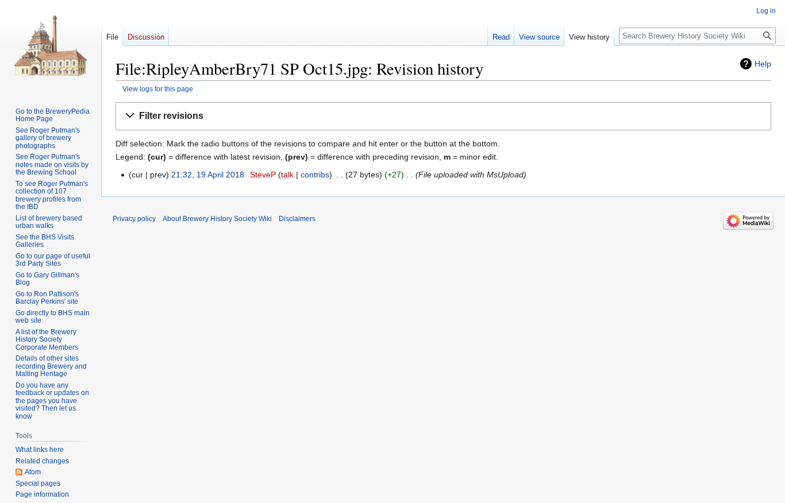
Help (763, 63)
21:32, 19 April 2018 (207, 174)
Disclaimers (297, 219)
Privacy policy (134, 219)
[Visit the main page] (51, 46)
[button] (443, 116)
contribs (315, 174)
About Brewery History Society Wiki (217, 219)
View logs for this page (157, 88)
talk (287, 174)
